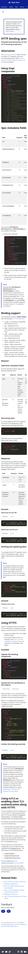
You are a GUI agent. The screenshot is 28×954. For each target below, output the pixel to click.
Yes (3, 911)
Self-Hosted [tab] (5, 689)
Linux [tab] (12, 516)
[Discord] (22, 951)
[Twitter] (3, 951)
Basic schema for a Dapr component (14, 881)
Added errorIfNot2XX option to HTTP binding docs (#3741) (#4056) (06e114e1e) (14, 924)
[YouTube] (6, 951)
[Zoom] (25, 951)
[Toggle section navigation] (3, 12)
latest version (10, 31)
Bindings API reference (11, 894)
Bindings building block (11, 884)
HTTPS (15, 304)
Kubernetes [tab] (15, 689)
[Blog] (10, 951)
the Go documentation (13, 862)
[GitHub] (18, 951)
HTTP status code (22, 479)
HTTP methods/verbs (18, 319)
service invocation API (10, 54)
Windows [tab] (5, 516)
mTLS (20, 296)
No (9, 911)
